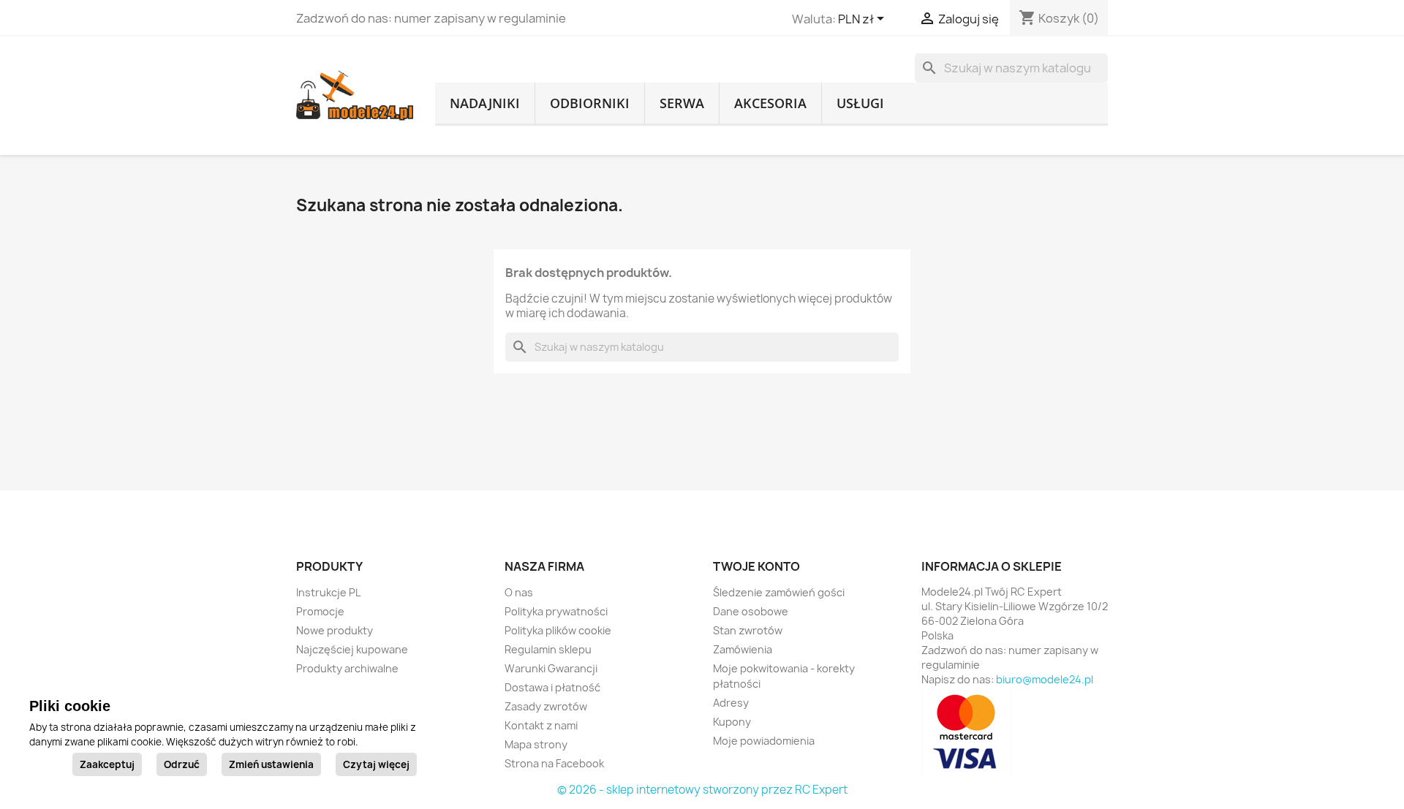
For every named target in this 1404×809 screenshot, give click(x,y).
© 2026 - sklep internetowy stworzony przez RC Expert (702, 789)
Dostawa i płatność (552, 687)
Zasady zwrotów (546, 706)
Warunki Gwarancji (551, 668)
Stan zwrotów (747, 630)
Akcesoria (770, 103)
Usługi (860, 103)
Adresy (731, 703)
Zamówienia (742, 649)
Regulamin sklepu (548, 649)
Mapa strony (536, 744)
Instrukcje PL (328, 592)
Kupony (732, 722)
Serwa (682, 103)
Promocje (320, 611)
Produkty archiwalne (347, 668)
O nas (519, 592)
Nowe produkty (334, 630)
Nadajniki (485, 103)
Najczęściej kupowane (352, 649)
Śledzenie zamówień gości (779, 592)
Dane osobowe (750, 611)
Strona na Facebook (554, 763)
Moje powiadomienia (764, 741)
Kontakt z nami (541, 725)
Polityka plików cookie (558, 630)
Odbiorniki (590, 103)
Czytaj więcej (376, 764)
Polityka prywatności (556, 611)
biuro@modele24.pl (1044, 679)
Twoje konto (756, 566)
